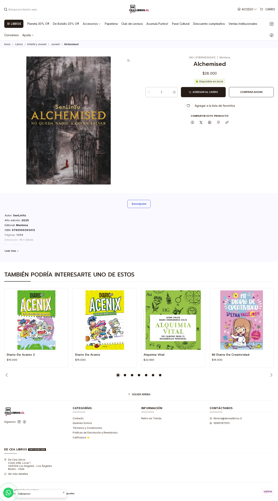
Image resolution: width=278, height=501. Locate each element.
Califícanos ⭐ (81, 437)
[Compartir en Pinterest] (218, 122)
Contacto (78, 418)
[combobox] (24, 9)
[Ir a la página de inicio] (139, 9)
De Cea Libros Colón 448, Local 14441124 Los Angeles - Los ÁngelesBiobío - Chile (30, 464)
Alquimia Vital (153, 355)
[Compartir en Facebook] (192, 122)
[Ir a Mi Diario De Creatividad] (241, 320)
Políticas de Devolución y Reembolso (95, 432)
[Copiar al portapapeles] (227, 122)
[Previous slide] (7, 375)
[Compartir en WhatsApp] (210, 122)
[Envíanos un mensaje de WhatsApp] (8, 493)
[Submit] (5, 9)
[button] (13, 24)
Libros (19, 44)
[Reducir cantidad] (149, 92)
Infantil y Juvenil (36, 44)
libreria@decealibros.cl (227, 418)
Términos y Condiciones (87, 427)
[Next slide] (271, 375)
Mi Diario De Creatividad (230, 355)
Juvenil (55, 44)
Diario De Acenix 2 (21, 355)
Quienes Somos (82, 423)
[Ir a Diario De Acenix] (105, 320)
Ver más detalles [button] (18, 473)
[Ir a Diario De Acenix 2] (36, 320)
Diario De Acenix (87, 355)
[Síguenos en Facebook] (271, 35)
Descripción (139, 203)
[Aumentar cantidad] (174, 92)
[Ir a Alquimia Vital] (173, 320)
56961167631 (221, 423)
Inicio (7, 44)
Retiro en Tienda (151, 418)
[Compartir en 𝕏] (201, 122)
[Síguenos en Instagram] (271, 24)
